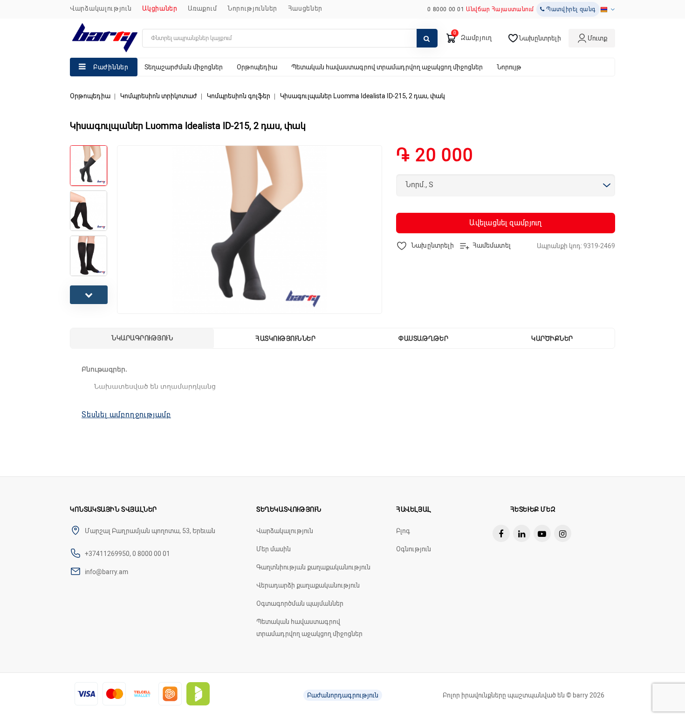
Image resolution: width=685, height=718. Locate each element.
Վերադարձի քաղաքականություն (308, 585)
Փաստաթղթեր (423, 338)
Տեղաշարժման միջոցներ (183, 67)
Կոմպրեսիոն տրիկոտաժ (158, 96)
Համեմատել (492, 245)
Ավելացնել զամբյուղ (505, 222)
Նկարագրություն (142, 338)
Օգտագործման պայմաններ (299, 603)
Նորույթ (509, 67)
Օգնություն (413, 549)
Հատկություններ (285, 338)
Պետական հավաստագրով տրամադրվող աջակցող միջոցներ (387, 67)
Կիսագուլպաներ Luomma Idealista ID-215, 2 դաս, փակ (362, 96)
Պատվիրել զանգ (570, 9)
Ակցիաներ (160, 8)
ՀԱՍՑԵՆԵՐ (305, 8)
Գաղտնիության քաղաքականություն (313, 567)
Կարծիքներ (552, 338)
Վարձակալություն (101, 8)
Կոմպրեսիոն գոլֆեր (238, 96)
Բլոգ (403, 531)
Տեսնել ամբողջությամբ (126, 414)
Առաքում (202, 8)
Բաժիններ (111, 67)
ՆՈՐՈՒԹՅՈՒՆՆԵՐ (252, 8)
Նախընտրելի (432, 245)
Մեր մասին (273, 549)
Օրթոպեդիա (257, 67)
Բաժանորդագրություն (342, 695)
